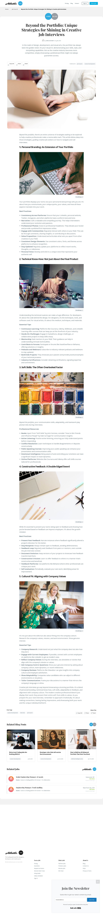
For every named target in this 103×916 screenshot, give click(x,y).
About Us (85, 860)
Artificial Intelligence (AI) (77, 759)
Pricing (67, 3)
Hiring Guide (37, 873)
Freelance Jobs (62, 866)
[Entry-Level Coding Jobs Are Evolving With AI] (21, 748)
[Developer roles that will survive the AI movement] (51, 748)
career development (13, 712)
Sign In (85, 3)
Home (7, 9)
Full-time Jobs (62, 863)
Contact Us (86, 866)
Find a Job (61, 860)
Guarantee (37, 866)
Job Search (15, 9)
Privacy (85, 871)
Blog (72, 3)
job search (30, 712)
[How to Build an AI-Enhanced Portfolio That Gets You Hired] (82, 748)
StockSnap (79, 197)
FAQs (84, 868)
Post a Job (93, 3)
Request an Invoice (39, 868)
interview (22, 712)
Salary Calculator (38, 876)
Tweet (26, 63)
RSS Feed (60, 871)
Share (19, 63)
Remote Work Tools (39, 871)
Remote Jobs (61, 868)
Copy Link (11, 63)
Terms (89, 871)
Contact (77, 3)
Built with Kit (75, 908)
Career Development (90, 64)
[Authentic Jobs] (13, 3)
